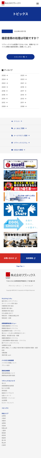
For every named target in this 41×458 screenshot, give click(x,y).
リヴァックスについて (8, 381)
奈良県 (4, 425)
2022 (4, 83)
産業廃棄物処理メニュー (9, 323)
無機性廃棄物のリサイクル (10, 338)
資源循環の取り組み (8, 311)
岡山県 (4, 442)
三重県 (4, 430)
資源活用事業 (6, 370)
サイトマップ (29, 286)
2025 (22, 75)
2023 (22, 79)
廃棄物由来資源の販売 (8, 375)
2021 (22, 83)
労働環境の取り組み (8, 306)
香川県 (4, 440)
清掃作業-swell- (6, 355)
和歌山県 (4, 428)
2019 (22, 87)
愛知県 (4, 433)
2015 (22, 95)
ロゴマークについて (8, 403)
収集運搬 (4, 352)
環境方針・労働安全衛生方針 (10, 315)
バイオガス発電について (9, 363)
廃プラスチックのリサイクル (10, 343)
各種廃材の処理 (6, 345)
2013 (22, 99)
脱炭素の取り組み (7, 308)
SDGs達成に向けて (7, 313)
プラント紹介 (6, 365)
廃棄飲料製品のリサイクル (10, 328)
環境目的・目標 (6, 318)
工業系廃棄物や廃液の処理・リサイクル (14, 340)
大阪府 (4, 418)
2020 (4, 87)
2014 (3, 99)
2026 (4, 75)
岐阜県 (4, 435)
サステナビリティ (7, 298)
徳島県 (4, 438)
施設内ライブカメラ (8, 393)
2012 (3, 102)
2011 (22, 102)
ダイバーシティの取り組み (10, 303)
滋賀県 (4, 423)
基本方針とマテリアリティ (10, 301)
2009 (4, 106)
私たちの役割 (6, 388)
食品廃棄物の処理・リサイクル (11, 331)
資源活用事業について (8, 373)
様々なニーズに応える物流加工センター (14, 333)
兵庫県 (4, 416)
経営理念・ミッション (8, 398)
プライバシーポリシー (15, 286)
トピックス (5, 408)
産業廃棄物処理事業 (8, 386)
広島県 (4, 445)
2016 (3, 95)
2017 (22, 91)
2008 (22, 106)
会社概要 (4, 400)
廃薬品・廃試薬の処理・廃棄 (10, 335)
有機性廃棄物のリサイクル (10, 326)
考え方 (4, 383)
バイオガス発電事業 (8, 360)
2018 (3, 91)
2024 (4, 79)
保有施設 (4, 390)
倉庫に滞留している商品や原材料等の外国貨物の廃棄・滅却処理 (20, 349)
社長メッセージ (6, 395)
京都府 (4, 421)
